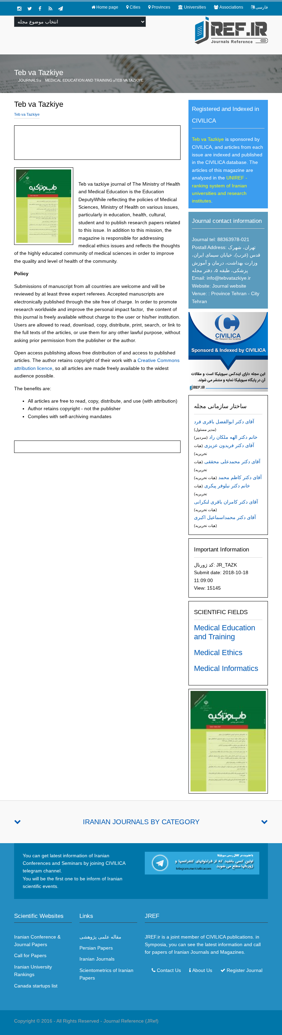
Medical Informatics (226, 668)
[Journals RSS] (50, 8)
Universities (195, 7)
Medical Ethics (218, 652)
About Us (202, 970)
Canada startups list (35, 986)
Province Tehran (228, 293)
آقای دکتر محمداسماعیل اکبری (225, 517)
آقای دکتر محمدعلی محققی (232, 461)
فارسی (262, 7)
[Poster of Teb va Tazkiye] (228, 741)
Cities (135, 7)
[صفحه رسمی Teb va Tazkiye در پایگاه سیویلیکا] (228, 351)
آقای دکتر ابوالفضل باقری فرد (224, 421)
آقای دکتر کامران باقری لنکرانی (226, 502)
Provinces (161, 7)
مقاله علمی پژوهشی (100, 937)
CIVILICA (216, 937)
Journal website (229, 286)
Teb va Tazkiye (129, 80)
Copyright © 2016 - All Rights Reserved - (59, 1021)
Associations (231, 7)
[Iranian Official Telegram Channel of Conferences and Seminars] (202, 863)
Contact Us (169, 970)
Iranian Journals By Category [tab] (141, 822)
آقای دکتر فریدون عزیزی (229, 445)
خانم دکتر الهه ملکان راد (233, 437)
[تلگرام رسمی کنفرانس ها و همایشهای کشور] (60, 8)
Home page (107, 7)
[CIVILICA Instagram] (19, 8)
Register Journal (244, 970)
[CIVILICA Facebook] (40, 8)
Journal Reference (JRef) (131, 1021)
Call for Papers (30, 955)
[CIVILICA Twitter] (29, 8)
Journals (28, 80)
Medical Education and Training (78, 80)
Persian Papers (96, 948)
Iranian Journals (97, 959)
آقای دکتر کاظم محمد (240, 477)
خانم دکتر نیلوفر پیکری (227, 485)
